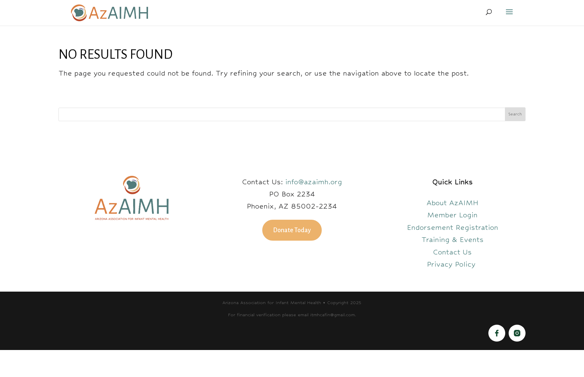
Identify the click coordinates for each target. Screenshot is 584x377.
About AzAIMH (453, 202)
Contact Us (452, 252)
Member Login (452, 215)
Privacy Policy (452, 264)
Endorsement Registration (452, 227)
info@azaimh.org (313, 182)
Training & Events (452, 239)
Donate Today (292, 230)
